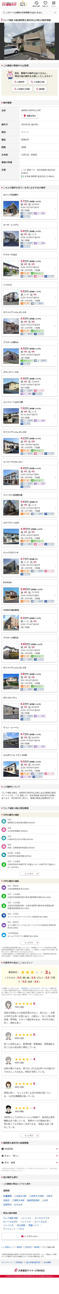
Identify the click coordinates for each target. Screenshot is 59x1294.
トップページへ (31, 1236)
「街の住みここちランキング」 (30, 988)
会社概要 (47, 1262)
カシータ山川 (40, 1222)
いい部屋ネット (8, 1247)
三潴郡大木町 (18, 1200)
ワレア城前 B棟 (10, 1218)
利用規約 (19, 1262)
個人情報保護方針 (33, 1262)
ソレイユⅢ (8, 1225)
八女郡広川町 (39, 82)
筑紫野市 (7, 1205)
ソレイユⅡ (26, 1218)
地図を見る (31, 116)
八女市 (45, 1200)
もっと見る (29, 1135)
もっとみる (29, 873)
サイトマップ (7, 1262)
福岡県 (6, 1190)
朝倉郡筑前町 (33, 1200)
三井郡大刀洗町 (23, 89)
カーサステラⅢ (42, 1218)
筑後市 (6, 1200)
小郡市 (49, 1196)
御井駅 (42, 89)
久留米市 (21, 82)
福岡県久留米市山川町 (31, 110)
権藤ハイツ (33, 1225)
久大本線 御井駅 (30, 176)
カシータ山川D (10, 1222)
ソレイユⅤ (25, 1222)
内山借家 (21, 1225)
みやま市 (18, 1205)
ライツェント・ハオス (13, 1229)
